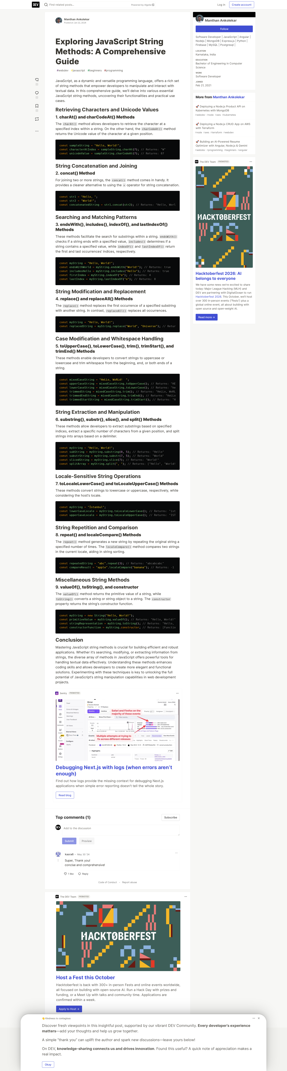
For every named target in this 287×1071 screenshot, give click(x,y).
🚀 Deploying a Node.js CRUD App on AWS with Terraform (222, 128)
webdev (62, 70)
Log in (221, 4)
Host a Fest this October (85, 977)
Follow (224, 29)
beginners (95, 70)
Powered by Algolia (141, 4)
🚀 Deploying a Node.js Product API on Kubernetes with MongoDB (220, 110)
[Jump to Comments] (37, 94)
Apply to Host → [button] (69, 1009)
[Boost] (37, 119)
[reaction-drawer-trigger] (37, 81)
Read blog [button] (65, 795)
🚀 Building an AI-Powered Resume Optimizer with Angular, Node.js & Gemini (221, 145)
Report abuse (129, 882)
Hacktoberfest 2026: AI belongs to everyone (218, 276)
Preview (87, 841)
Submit (69, 841)
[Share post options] (37, 131)
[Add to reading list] (37, 107)
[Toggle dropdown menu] (177, 693)
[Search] (46, 5)
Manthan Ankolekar (77, 19)
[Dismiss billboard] (258, 1018)
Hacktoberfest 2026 (208, 296)
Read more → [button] (206, 317)
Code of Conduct (107, 882)
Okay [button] (48, 1064)
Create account (241, 4)
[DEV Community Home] (36, 4)
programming (113, 70)
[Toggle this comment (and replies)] (58, 860)
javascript (78, 70)
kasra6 (69, 854)
